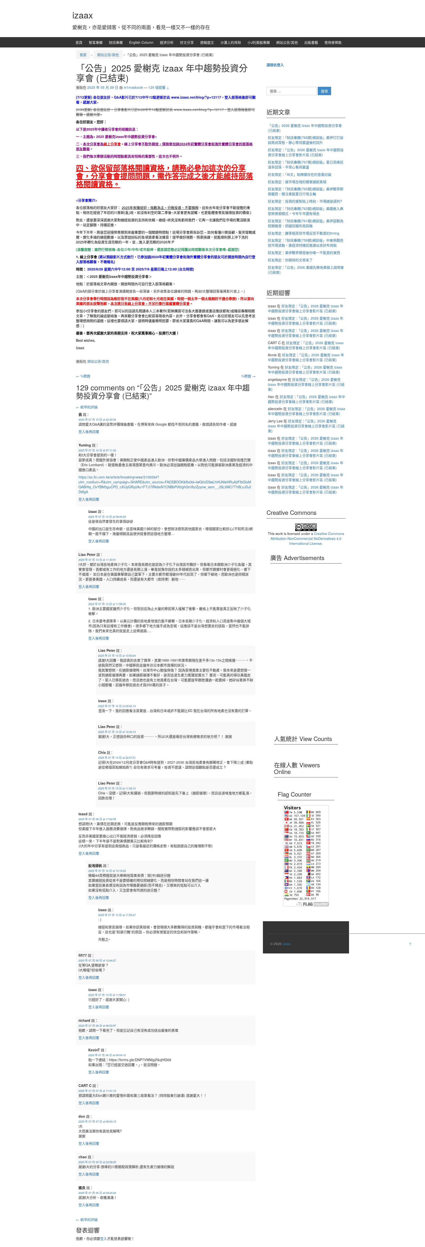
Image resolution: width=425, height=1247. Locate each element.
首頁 (79, 42)
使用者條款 (333, 42)
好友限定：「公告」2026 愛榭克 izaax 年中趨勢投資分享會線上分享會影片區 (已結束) (306, 152)
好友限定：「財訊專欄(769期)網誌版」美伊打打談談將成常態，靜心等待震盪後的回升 (305, 140)
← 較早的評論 (87, 406)
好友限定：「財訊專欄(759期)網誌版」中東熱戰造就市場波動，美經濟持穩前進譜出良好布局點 (305, 243)
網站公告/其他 (287, 42)
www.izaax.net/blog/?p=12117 (196, 97)
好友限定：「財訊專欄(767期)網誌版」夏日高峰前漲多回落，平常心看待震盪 (305, 164)
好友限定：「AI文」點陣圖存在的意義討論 (299, 174)
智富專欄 (96, 42)
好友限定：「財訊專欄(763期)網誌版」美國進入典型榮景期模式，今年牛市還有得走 (305, 211)
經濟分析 (167, 42)
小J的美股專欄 (258, 42)
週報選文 (207, 42)
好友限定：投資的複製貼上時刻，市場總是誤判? (305, 201)
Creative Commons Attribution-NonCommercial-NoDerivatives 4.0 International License (307, 538)
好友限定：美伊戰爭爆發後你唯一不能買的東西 (304, 252)
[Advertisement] (306, 652)
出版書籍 (311, 42)
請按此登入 (275, 64)
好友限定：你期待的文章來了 (290, 259)
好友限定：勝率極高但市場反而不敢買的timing (303, 233)
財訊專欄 (116, 42)
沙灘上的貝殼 (230, 42)
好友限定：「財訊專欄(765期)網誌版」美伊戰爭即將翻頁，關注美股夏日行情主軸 (305, 191)
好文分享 (187, 42)
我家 (83, 54)
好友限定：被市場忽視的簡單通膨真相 (297, 181)
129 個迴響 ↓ (158, 87)
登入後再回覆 (88, 431)
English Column (141, 42)
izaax (82, 14)
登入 (103, 1238)
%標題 (83, 375)
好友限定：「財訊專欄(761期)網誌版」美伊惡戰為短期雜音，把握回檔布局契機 (305, 223)
